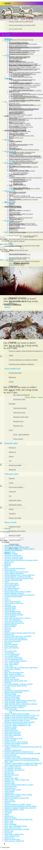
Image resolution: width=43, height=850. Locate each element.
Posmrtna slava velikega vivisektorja (20, 161)
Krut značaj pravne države (12, 641)
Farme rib (12, 209)
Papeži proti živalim (10, 709)
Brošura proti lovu (15, 210)
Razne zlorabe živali (10, 163)
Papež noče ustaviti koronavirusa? (15, 705)
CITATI (6, 116)
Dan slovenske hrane (11, 590)
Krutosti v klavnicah (10, 646)
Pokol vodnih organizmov (12, 733)
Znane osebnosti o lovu (11, 836)
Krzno (11, 186)
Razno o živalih (9, 220)
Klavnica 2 (12, 194)
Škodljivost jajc (18, 95)
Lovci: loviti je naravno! (17, 241)
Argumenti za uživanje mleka (23, 144)
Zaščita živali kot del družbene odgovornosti (18, 819)
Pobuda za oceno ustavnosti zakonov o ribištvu (19, 722)
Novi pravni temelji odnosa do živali (15, 685)
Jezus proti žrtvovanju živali (18, 250)
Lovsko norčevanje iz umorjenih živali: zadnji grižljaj (25, 118)
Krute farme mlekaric (11, 644)
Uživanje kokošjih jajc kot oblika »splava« (27, 197)
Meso (10, 72)
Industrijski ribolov (14, 212)
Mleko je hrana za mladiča (22, 153)
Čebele (11, 171)
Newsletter (7, 682)
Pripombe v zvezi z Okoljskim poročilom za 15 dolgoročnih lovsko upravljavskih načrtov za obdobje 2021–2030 (23, 764)
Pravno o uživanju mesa (12, 745)
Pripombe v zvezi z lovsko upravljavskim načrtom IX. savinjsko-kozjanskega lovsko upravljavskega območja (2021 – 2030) (21, 759)
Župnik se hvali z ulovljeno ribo (14, 841)
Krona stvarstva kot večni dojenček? (25, 162)
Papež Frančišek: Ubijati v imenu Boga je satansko (20, 704)
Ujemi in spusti (13, 146)
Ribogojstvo (12, 148)
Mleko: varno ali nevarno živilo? (24, 171)
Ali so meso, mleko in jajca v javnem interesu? (19, 548)
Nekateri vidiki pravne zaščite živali (15, 681)
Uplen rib (11, 144)
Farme (11, 206)
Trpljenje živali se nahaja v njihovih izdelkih (22, 67)
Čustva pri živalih (14, 227)
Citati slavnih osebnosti (11, 585)
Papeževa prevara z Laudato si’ (14, 707)
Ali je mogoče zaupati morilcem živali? (21, 110)
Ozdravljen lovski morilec (17, 135)
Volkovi (11, 138)
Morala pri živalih (15, 535)
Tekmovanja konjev (19, 177)
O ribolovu (12, 143)
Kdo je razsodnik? (14, 69)
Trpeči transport (9, 791)
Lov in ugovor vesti (10, 651)
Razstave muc (17, 184)
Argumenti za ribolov (15, 141)
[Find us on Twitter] (3, 844)
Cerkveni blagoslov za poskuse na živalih (22, 159)
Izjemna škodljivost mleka (22, 166)
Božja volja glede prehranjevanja (14, 568)
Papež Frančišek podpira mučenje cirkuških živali (20, 700)
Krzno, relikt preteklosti (20, 187)
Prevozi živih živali (15, 164)
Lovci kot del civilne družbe (17, 130)
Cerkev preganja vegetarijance (14, 573)
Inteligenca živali (14, 526)
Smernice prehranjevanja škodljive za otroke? (23, 64)
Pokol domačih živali (11, 730)
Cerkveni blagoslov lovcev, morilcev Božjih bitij (19, 575)
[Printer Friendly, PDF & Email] (33, 397)
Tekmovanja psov (18, 179)
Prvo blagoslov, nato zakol (12, 768)
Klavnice (11, 204)
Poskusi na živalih (10, 151)
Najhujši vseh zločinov (16, 154)
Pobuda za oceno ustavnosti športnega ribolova (24, 149)
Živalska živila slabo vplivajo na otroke (16, 829)
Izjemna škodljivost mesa (22, 131)
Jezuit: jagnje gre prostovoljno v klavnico (17, 618)
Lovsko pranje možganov (17, 232)
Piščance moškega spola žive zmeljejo (26, 188)
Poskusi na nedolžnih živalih (13, 738)
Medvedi (11, 136)
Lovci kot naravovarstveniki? (18, 128)
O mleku (16, 82)
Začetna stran (8, 816)
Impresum (7, 528)
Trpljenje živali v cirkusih (12, 796)
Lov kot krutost (9, 652)
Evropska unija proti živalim (13, 596)
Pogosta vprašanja (10, 728)
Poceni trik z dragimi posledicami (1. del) (17, 723)
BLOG (6, 232)
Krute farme (8, 643)
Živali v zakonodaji (10, 824)
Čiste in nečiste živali (11, 583)
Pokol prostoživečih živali (12, 732)
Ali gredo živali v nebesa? (12, 545)
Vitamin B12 (13, 70)
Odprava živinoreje (10, 694)
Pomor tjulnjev (17, 189)
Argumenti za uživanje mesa (23, 127)
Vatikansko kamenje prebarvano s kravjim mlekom (20, 806)
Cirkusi (11, 168)
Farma (11, 196)
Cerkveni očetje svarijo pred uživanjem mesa (18, 578)
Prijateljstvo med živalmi (17, 531)
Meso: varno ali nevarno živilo (23, 135)
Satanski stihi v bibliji (11, 778)
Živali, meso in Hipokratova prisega (21, 105)
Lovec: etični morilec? (16, 108)
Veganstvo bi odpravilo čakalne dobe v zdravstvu (20, 808)
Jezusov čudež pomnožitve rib (14, 623)
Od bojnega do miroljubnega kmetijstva (16, 690)
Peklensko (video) (10, 202)
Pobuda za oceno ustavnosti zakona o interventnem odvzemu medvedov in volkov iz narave (21, 719)
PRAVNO (7, 3)
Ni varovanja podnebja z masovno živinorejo (18, 684)
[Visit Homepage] (21, 20)
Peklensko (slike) (9, 191)
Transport (12, 217)
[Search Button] (0, 235)
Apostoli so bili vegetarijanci (13, 550)
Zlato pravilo (10, 260)
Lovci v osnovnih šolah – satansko (20, 125)
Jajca (10, 92)
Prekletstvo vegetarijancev (12, 750)
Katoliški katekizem (10, 624)
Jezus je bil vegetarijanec (12, 619)
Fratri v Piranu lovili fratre (12, 601)
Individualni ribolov (15, 214)
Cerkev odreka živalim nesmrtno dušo (16, 572)
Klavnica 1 (12, 192)
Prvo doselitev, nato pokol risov (19, 254)
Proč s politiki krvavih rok (12, 766)
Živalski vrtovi (13, 169)
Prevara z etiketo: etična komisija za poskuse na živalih (22, 753)
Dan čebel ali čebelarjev (20, 173)
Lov (5, 102)
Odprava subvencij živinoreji (13, 692)
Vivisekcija (12, 153)
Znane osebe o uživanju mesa (14, 834)
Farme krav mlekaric (15, 207)
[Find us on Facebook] (1, 844)
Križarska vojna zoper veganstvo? (15, 638)
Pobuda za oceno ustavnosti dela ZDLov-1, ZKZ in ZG (21, 715)
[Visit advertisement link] (21, 63)
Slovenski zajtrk (14, 91)
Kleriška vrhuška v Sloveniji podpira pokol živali (19, 633)
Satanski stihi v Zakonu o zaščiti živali (16, 780)
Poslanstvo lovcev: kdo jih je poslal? (20, 115)
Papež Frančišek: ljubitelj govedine (15, 702)
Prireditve (12, 176)
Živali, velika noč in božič (12, 827)
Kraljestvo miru (9, 634)
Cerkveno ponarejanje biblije (13, 580)
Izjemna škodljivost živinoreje (13, 614)
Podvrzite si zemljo (10, 727)
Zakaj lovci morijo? (15, 107)
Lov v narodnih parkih (15, 123)
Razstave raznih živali (20, 181)
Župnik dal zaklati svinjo (12, 839)
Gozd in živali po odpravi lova (18, 133)
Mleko (11, 140)
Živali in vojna (13, 230)
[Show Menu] (0, 242)
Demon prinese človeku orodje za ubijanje (17, 591)
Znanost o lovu (13, 126)
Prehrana (8, 78)
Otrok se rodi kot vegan (11, 697)
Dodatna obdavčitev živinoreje (14, 593)
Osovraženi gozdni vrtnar (17, 259)
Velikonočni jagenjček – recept (14, 809)
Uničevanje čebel (18, 174)
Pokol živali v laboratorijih (12, 735)
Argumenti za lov (15, 206)
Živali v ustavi (8, 822)
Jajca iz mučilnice (19, 193)
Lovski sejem (13, 131)
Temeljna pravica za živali (12, 789)
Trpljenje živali (14, 544)
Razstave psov (18, 182)
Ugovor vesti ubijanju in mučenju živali (16, 798)
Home (2, 260)
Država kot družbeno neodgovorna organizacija (19, 595)
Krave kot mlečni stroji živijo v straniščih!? (27, 157)
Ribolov (6, 140)
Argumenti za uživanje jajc (21, 93)
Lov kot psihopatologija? (16, 111)
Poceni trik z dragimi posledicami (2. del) (23, 70)
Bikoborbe (12, 166)
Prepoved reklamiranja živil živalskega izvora (18, 751)
